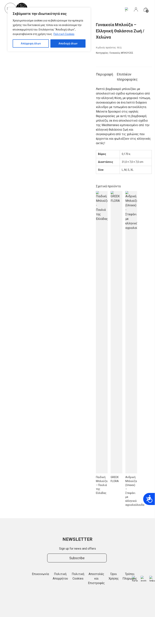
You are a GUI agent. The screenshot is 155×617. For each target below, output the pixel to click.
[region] (49, 30)
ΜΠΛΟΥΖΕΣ (127, 53)
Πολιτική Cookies (63, 34)
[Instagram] (143, 578)
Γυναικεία (115, 53)
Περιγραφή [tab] (104, 74)
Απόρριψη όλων (31, 43)
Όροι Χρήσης (114, 576)
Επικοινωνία (40, 574)
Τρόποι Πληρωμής (130, 576)
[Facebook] (135, 578)
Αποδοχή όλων (68, 43)
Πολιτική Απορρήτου (60, 576)
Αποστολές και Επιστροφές (96, 578)
